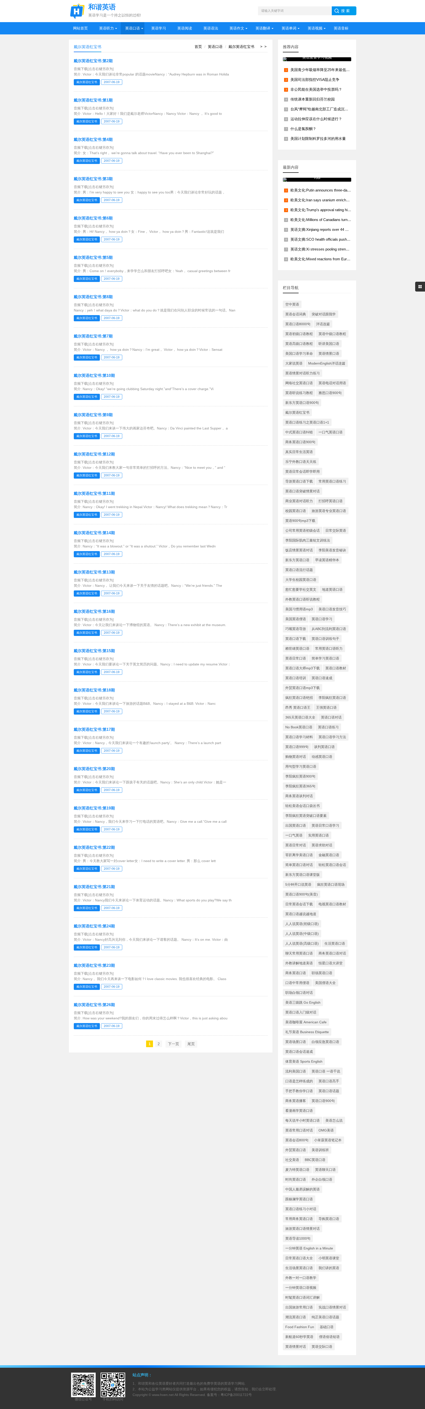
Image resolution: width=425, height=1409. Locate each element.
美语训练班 (320, 1150)
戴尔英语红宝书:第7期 (93, 336)
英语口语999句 (296, 747)
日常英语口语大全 (299, 1258)
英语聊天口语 (325, 1170)
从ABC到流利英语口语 (329, 629)
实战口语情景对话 (332, 1307)
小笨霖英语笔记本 (328, 1140)
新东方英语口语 (297, 560)
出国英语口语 (295, 825)
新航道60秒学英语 (299, 1337)
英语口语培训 (295, 678)
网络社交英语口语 (299, 383)
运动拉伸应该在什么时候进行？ (316, 119)
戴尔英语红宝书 (241, 46)
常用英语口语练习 (332, 481)
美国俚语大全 (325, 983)
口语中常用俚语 (297, 983)
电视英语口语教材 (332, 904)
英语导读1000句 (297, 1238)
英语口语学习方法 (332, 737)
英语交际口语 (322, 1347)
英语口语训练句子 (325, 639)
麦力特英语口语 (297, 1170)
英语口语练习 (328, 727)
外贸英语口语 (295, 1150)
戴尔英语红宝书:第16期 (94, 611)
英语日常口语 (295, 658)
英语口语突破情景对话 (302, 491)
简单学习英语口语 (325, 658)
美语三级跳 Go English (302, 1002)
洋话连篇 (323, 324)
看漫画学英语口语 (299, 1111)
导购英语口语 (329, 1219)
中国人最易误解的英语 (302, 1189)
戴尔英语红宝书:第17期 (94, 729)
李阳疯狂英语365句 (300, 786)
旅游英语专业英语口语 (329, 511)
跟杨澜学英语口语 (299, 1199)
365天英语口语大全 (300, 717)
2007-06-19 (112, 82)
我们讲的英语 (329, 1268)
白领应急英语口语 (325, 1042)
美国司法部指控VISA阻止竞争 (314, 79)
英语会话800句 (296, 1140)
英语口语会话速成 (299, 1052)
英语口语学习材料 (299, 737)
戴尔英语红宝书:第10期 (94, 375)
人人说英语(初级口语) (302, 924)
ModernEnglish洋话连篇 (326, 363)
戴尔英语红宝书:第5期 (93, 257)
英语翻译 (263, 28)
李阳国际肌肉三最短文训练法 (307, 540)
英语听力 (106, 28)
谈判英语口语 (324, 747)
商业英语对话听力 (299, 501)
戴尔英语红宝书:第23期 (94, 965)
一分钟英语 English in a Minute (309, 1248)
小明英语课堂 (329, 1258)
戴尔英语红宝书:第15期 (94, 651)
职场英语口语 (322, 973)
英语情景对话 (295, 1347)
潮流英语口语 (295, 1317)
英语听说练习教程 (299, 393)
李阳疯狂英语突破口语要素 (306, 816)
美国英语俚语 (295, 619)
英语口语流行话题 (299, 570)
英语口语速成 (322, 678)
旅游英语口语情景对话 (302, 1229)
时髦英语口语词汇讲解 (302, 1297)
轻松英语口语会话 (332, 865)
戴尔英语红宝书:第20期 (94, 769)
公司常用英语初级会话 (302, 530)
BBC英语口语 (315, 1160)
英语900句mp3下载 (300, 521)
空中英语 (292, 304)
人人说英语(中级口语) (302, 934)
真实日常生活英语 (299, 452)
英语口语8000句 (297, 324)
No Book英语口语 (298, 727)
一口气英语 (294, 835)
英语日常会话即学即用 (302, 471)
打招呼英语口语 (331, 501)
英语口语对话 (331, 717)
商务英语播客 (295, 1101)
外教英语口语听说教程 (302, 599)
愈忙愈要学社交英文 (300, 589)
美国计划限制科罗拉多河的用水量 (318, 138)
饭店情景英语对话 (299, 550)
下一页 (173, 1044)
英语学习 (158, 28)
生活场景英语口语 (299, 1268)
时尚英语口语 (295, 1179)
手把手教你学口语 (299, 1091)
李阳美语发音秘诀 (332, 550)
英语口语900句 (323, 1101)
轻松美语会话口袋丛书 (302, 806)
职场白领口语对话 (299, 993)
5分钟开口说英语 (298, 884)
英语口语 (132, 28)
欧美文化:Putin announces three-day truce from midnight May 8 (341, 190)
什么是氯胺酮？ (303, 129)
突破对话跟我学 (324, 314)
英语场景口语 (295, 1042)
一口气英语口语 (331, 432)
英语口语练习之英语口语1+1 (307, 422)
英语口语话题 (329, 1091)
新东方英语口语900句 (302, 403)
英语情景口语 (329, 353)
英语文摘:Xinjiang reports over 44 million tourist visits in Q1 (337, 229)
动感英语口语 (322, 757)
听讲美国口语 (329, 344)
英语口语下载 (295, 639)
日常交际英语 (335, 530)
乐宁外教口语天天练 (300, 462)
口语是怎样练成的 (299, 1081)
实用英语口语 (318, 835)
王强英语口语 (326, 707)
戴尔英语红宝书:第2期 (93, 61)
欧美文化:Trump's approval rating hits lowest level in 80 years (339, 210)
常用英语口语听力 (329, 648)
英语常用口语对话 (299, 1130)
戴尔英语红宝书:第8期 (93, 297)
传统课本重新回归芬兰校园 (312, 99)
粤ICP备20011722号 (236, 1395)
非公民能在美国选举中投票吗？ (316, 89)
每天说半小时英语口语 (302, 1120)
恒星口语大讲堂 (331, 963)
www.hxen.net (163, 1395)
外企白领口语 (322, 1179)
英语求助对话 (322, 845)
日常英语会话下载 (299, 904)
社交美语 (292, 1160)
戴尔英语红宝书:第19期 (94, 808)
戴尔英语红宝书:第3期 (93, 179)
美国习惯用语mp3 (299, 609)
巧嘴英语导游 (295, 629)
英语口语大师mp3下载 (302, 668)
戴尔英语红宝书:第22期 (94, 847)
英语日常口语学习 (325, 825)
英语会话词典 (295, 314)
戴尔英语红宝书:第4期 (93, 139)
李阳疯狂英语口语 (332, 698)
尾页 (191, 1044)
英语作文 (236, 28)
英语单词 (289, 28)
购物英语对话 (295, 757)
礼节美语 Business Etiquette (307, 1032)
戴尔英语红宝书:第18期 (94, 690)
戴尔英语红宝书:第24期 (94, 926)
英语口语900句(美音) (301, 894)
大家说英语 (294, 363)
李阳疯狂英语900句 (300, 776)
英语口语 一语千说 (326, 1071)
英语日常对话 (295, 845)
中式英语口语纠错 (299, 432)
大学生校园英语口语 (300, 580)
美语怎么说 (334, 1120)
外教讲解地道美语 (299, 963)
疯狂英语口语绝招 (299, 698)
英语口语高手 (329, 1081)
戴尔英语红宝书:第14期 (94, 533)
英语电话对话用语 (332, 383)
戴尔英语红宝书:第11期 (94, 493)
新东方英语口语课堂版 (302, 875)
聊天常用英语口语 (299, 953)
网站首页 (80, 28)
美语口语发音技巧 (332, 609)
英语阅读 (184, 28)
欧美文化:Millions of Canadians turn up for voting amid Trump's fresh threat (350, 220)
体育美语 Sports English (303, 1061)
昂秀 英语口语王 (297, 707)
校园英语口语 (295, 511)
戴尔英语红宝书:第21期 (94, 887)
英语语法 (210, 28)
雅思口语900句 (330, 393)
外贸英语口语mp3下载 (302, 688)
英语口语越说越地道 (300, 914)
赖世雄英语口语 (297, 648)
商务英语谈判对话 (299, 796)
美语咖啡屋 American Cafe (306, 1022)
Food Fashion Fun (299, 1327)
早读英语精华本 (327, 560)
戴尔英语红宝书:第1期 (93, 100)
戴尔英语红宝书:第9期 (93, 415)
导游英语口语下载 (299, 481)
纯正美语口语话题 (325, 1317)
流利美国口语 (295, 1071)
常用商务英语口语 (299, 1219)
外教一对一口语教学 (300, 1278)
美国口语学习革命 (299, 353)
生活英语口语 (334, 943)
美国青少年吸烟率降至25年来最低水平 (321, 70)
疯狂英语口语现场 (331, 884)
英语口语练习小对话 (300, 1209)
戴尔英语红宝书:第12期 (94, 454)
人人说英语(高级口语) (302, 943)
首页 (198, 46)
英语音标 (341, 28)
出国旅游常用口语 (299, 1307)
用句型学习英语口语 (300, 766)
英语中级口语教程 (332, 334)
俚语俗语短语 (329, 1337)
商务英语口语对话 (332, 953)
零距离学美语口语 (299, 855)
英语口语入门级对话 (300, 1012)
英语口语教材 (335, 668)
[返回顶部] (415, 1263)
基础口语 (327, 1327)
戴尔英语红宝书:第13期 (94, 572)
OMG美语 (326, 1130)
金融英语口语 (329, 855)
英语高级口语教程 (299, 344)
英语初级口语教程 (299, 334)
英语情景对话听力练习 (302, 373)
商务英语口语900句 (300, 442)
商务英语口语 (295, 973)
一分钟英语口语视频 (300, 1288)
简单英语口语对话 (299, 865)
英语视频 (315, 28)
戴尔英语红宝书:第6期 (93, 218)
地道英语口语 (332, 589)
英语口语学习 (322, 619)
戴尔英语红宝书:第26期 (94, 1005)
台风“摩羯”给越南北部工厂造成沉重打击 (323, 109)
